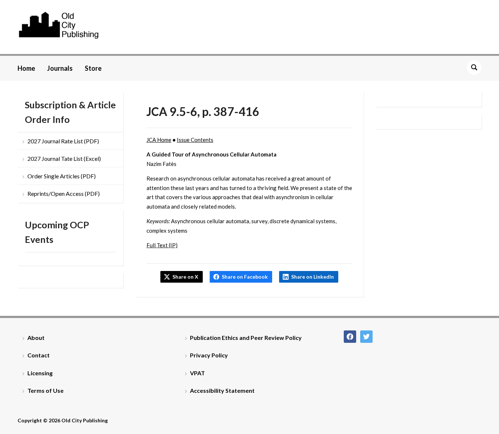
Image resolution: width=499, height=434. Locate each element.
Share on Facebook (245, 277)
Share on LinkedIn (312, 277)
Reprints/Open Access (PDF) (63, 193)
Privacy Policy (209, 355)
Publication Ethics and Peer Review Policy (246, 337)
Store (93, 68)
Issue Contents (195, 139)
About (36, 337)
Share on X (185, 277)
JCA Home (158, 139)
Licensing (40, 372)
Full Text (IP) (162, 245)
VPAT (197, 372)
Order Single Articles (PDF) (61, 176)
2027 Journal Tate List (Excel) (64, 158)
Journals (60, 68)
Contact (38, 355)
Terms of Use (45, 390)
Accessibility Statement (222, 390)
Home (26, 68)
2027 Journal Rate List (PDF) (63, 140)
